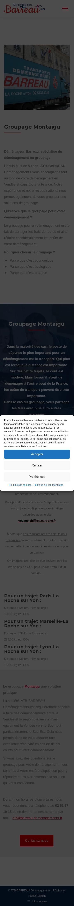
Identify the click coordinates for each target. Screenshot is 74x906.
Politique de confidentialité (48, 485)
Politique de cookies (20, 485)
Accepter (37, 454)
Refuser (37, 465)
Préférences (37, 476)
